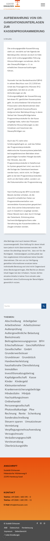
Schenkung (34, 413)
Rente (22, 413)
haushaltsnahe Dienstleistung (22, 365)
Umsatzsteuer (33, 421)
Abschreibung (13, 321)
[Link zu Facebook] (37, 523)
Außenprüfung (13, 329)
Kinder (9, 381)
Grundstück (29, 357)
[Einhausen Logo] (21, 5)
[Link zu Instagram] (41, 523)
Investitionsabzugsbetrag (19, 373)
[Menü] (43, 5)
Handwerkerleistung (16, 361)
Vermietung (11, 425)
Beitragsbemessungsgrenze (21, 341)
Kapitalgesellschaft (16, 377)
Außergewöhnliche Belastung (22, 333)
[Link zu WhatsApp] (44, 523)
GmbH (28, 349)
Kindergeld (21, 381)
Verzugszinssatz (14, 433)
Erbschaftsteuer (14, 345)
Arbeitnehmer (13, 325)
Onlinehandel (12, 401)
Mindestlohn (12, 393)
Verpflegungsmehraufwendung (23, 429)
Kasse (32, 377)
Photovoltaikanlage (16, 409)
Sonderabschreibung (17, 417)
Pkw (31, 409)
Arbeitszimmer (32, 325)
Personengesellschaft (17, 405)
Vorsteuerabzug (14, 441)
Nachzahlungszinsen (17, 397)
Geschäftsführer (35, 345)
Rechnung (10, 413)
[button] (4, 536)
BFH (41, 341)
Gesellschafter (13, 349)
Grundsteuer (12, 357)
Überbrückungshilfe (16, 445)
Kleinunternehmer (15, 385)
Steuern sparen (14, 421)
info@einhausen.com (19, 505)
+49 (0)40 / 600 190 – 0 (21, 497)
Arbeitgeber (30, 321)
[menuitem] (43, 5)
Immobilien (11, 369)
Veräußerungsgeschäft (18, 437)
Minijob (26, 393)
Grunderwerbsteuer (16, 353)
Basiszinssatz (12, 337)
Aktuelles (8, 39)
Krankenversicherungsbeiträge (22, 389)
